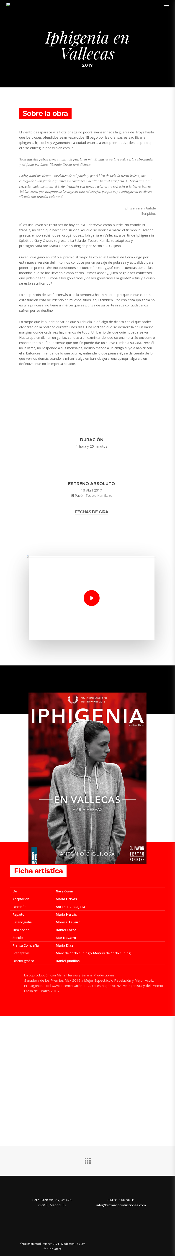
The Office (55, 1249)
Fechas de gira (91, 512)
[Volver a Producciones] (87, 1159)
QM (83, 1244)
